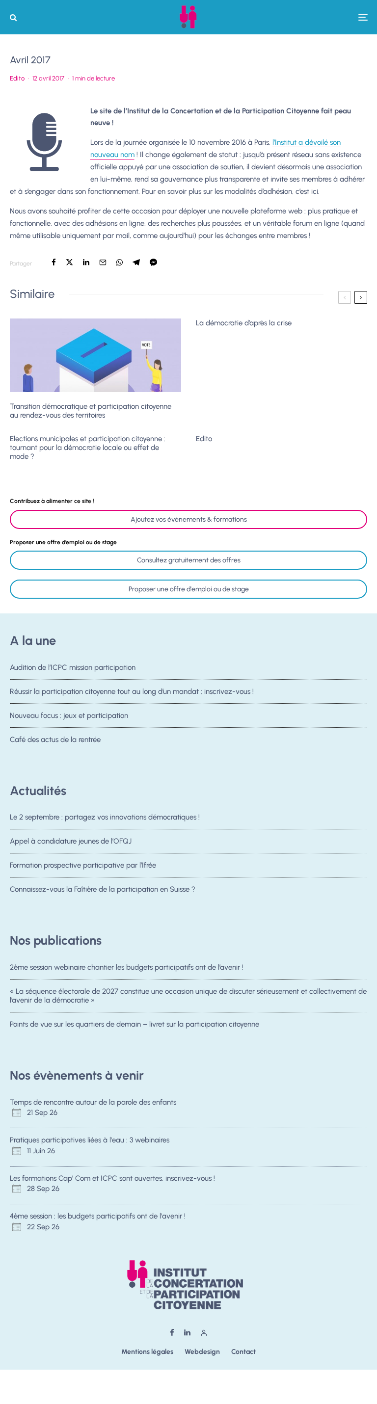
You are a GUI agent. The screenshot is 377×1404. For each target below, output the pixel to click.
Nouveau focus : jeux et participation (69, 715)
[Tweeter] (69, 262)
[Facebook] (172, 1332)
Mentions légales (147, 1352)
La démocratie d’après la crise (244, 322)
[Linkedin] (187, 1332)
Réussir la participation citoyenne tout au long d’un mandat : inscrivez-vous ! (132, 691)
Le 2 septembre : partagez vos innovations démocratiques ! (105, 817)
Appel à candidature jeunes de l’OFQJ (71, 841)
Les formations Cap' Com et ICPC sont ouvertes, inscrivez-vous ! (112, 1178)
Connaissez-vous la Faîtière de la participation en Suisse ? (102, 889)
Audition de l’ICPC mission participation (72, 667)
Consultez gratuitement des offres (189, 560)
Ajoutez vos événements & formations (189, 519)
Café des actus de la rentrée (55, 739)
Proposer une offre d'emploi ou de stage (189, 589)
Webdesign (202, 1352)
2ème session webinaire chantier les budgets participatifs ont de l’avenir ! (126, 967)
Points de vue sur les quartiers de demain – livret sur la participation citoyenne (134, 1024)
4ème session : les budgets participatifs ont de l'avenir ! (98, 1216)
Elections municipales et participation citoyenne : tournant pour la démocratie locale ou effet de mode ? (87, 447)
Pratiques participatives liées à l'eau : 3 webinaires (89, 1140)
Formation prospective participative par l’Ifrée (83, 865)
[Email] (103, 262)
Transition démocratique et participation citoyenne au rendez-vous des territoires (90, 411)
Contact (243, 1352)
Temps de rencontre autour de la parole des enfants (93, 1102)
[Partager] (54, 262)
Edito (17, 78)
